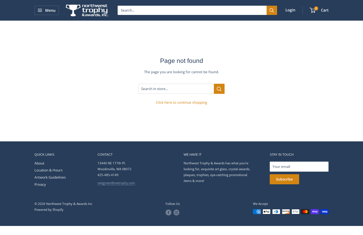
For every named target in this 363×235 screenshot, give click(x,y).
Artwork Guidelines (50, 177)
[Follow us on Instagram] (176, 212)
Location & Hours (48, 170)
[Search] (272, 10)
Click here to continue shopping (181, 102)
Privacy (40, 184)
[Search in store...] (219, 89)
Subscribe (284, 179)
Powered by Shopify (48, 209)
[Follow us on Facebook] (168, 212)
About (39, 163)
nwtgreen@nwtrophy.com (116, 183)
